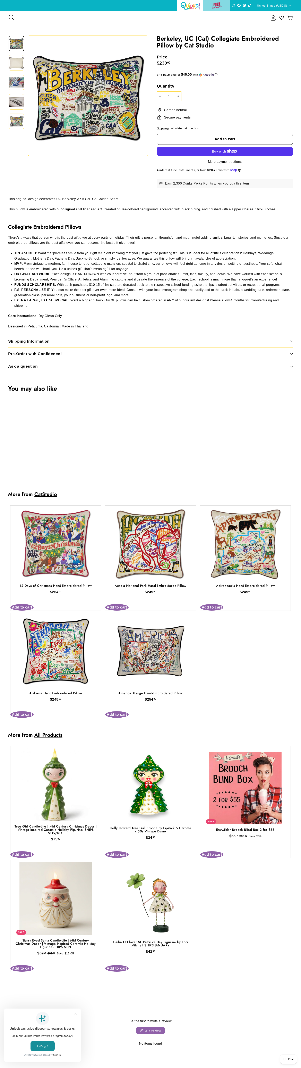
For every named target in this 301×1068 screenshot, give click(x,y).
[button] (225, 75)
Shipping (163, 128)
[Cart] (290, 18)
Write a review (151, 1030)
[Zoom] (88, 95)
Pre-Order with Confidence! (35, 354)
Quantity (165, 86)
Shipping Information (29, 341)
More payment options (225, 161)
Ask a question (23, 366)
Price (162, 57)
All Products (48, 735)
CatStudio (45, 494)
